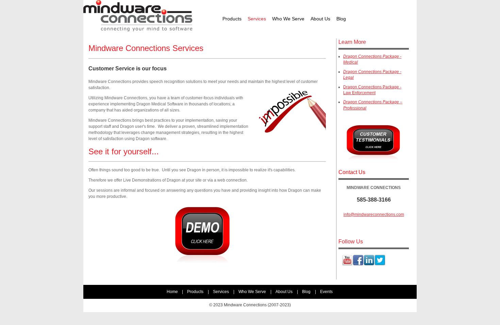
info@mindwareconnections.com (374, 214)
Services (221, 291)
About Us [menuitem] (320, 18)
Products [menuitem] (231, 18)
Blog (306, 291)
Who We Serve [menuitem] (288, 18)
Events (326, 291)
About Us (284, 291)
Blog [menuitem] (341, 18)
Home (172, 291)
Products (195, 291)
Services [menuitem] (257, 18)
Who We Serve (252, 291)
